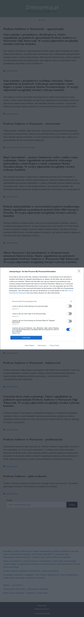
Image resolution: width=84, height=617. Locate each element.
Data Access (42, 345)
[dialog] (42, 308)
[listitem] (42, 301)
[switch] (69, 306)
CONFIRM (26, 338)
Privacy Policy (54, 345)
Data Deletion (29, 345)
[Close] (80, 272)
